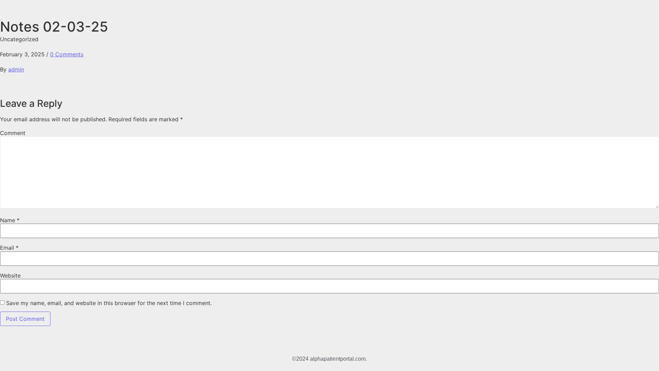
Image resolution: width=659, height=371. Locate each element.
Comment (12, 133)
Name (10, 220)
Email (9, 247)
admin (16, 69)
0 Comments (66, 54)
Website (10, 275)
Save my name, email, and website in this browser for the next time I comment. (109, 303)
